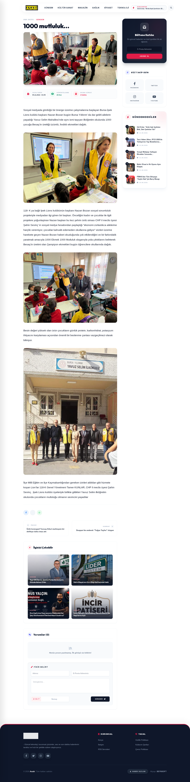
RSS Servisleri (104, 749)
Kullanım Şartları (142, 745)
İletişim (101, 745)
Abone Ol (144, 56)
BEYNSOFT (162, 771)
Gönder (99, 699)
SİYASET (108, 7)
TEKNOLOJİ (123, 7)
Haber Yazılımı (139, 771)
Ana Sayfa (28, 20)
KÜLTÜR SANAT (65, 7)
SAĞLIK (96, 7)
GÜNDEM (48, 7)
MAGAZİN (83, 7)
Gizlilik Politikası (141, 740)
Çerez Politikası (141, 749)
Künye (100, 740)
